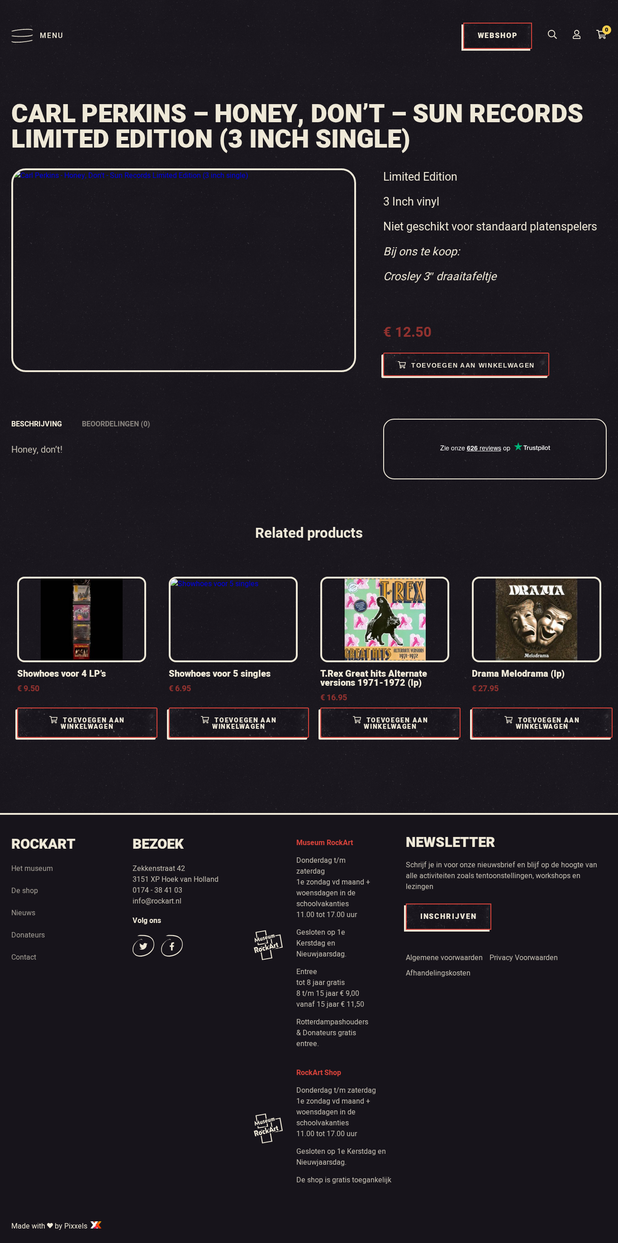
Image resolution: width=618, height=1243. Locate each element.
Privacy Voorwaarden (524, 957)
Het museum (32, 868)
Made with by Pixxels (50, 1226)
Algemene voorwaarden (444, 957)
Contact (23, 957)
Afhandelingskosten (438, 973)
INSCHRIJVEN (448, 916)
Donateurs (28, 935)
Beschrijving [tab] (36, 424)
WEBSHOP (498, 35)
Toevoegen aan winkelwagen (473, 365)
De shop (24, 890)
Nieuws (23, 913)
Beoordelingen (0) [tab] (116, 424)
